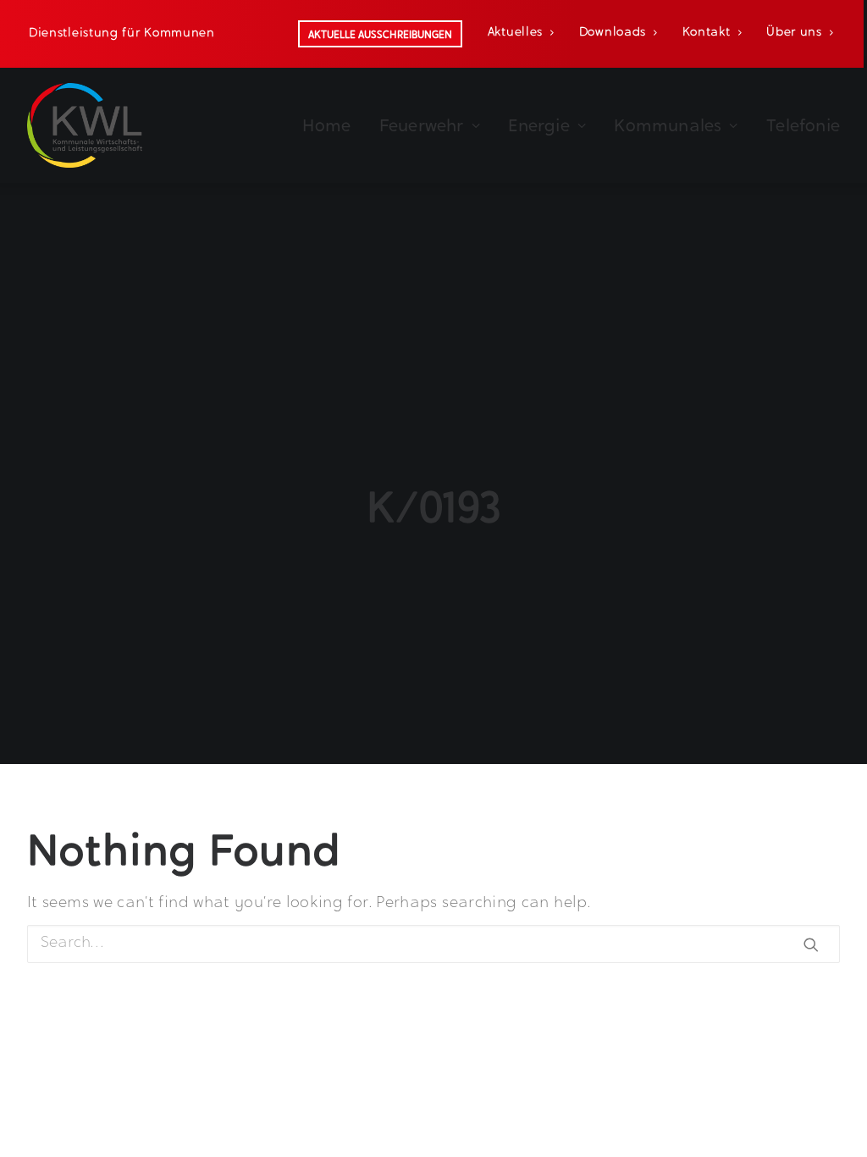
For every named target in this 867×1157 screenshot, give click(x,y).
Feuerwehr (421, 125)
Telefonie (803, 125)
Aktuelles (515, 33)
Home (326, 125)
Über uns (794, 33)
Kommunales (667, 125)
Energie (538, 125)
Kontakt (706, 33)
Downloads (612, 33)
